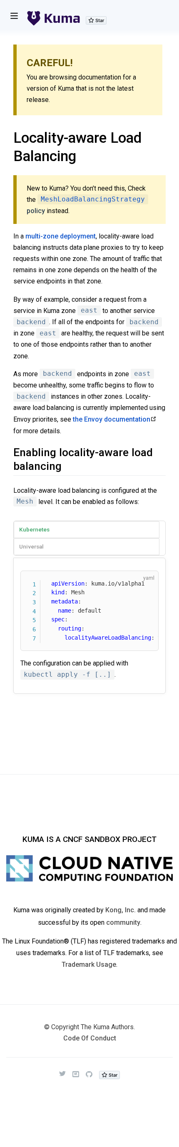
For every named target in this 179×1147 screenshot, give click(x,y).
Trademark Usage (89, 964)
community (123, 922)
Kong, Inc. (120, 910)
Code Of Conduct (89, 1038)
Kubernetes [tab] (34, 529)
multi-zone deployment (60, 236)
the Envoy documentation (111, 419)
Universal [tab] (31, 546)
